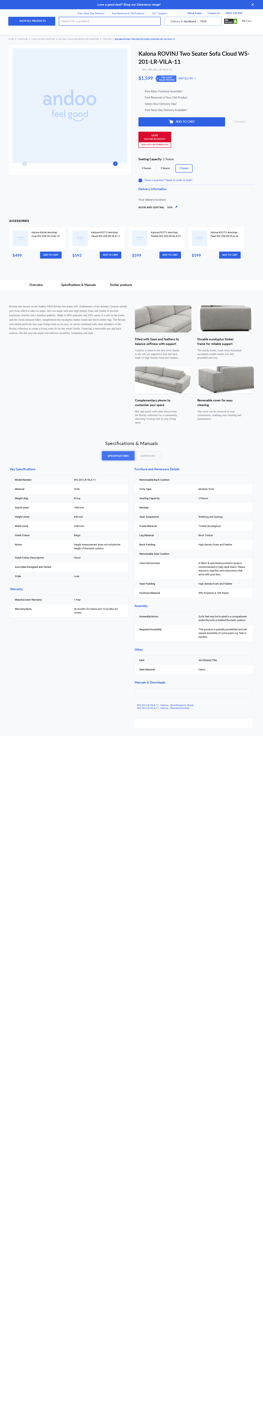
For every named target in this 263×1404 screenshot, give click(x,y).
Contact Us (214, 13)
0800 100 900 (234, 13)
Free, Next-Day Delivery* (92, 13)
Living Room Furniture (43, 39)
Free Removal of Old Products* (129, 13)
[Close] (252, 5)
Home (11, 39)
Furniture (22, 39)
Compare (240, 122)
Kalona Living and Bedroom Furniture (78, 39)
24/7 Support (159, 13)
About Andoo (194, 13)
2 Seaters (107, 39)
